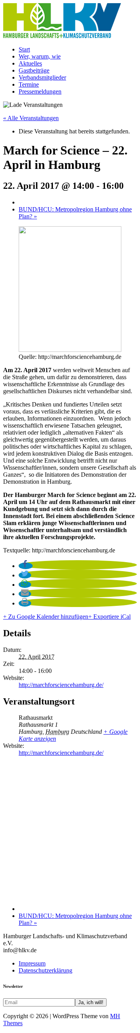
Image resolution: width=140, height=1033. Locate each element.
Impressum (32, 963)
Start (24, 49)
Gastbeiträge (34, 70)
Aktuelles (30, 63)
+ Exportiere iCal (109, 616)
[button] (26, 566)
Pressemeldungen (40, 91)
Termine (29, 84)
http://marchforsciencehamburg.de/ (61, 685)
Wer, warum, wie (40, 56)
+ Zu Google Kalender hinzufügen (45, 616)
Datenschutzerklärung (45, 970)
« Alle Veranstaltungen (31, 118)
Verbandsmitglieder (42, 77)
